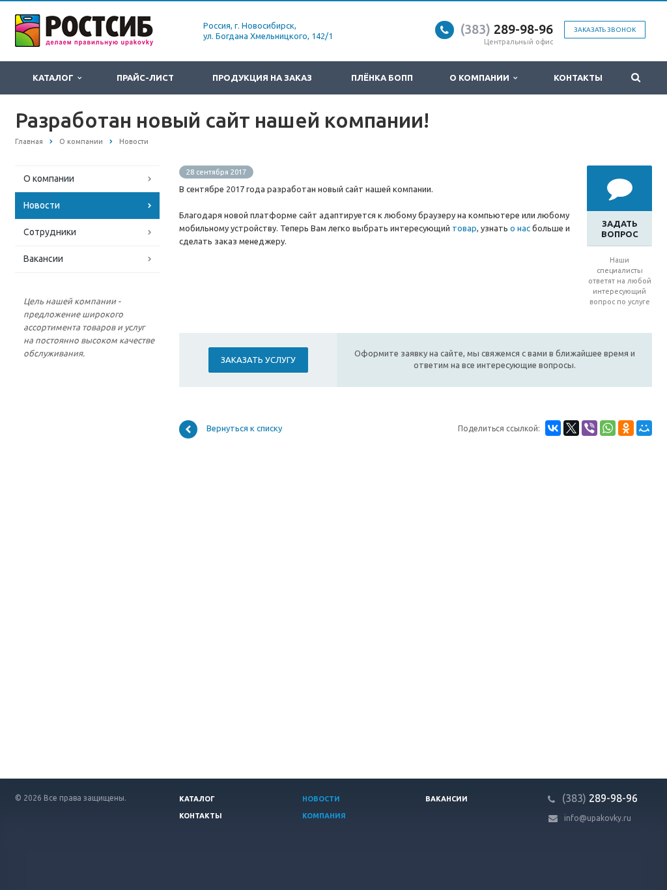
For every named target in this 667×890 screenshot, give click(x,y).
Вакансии (43, 258)
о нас (520, 228)
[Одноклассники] (626, 428)
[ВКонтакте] (553, 428)
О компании (481, 77)
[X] (571, 428)
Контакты (578, 77)
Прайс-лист (145, 77)
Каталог (55, 77)
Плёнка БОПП (382, 77)
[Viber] (589, 428)
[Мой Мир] (644, 428)
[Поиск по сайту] (636, 77)
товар (464, 228)
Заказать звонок (605, 29)
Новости (41, 205)
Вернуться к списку (244, 428)
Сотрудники (49, 232)
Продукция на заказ (262, 77)
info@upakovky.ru (597, 818)
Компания (324, 816)
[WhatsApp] (608, 428)
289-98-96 (507, 29)
